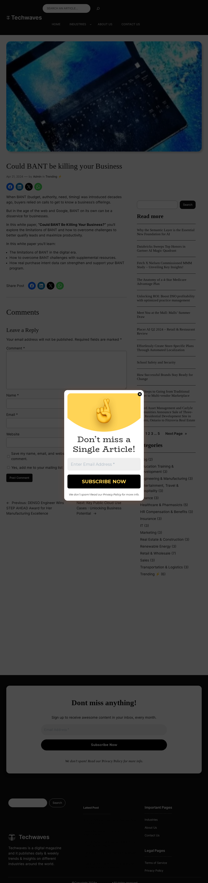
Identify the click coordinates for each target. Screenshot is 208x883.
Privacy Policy (112, 494)
